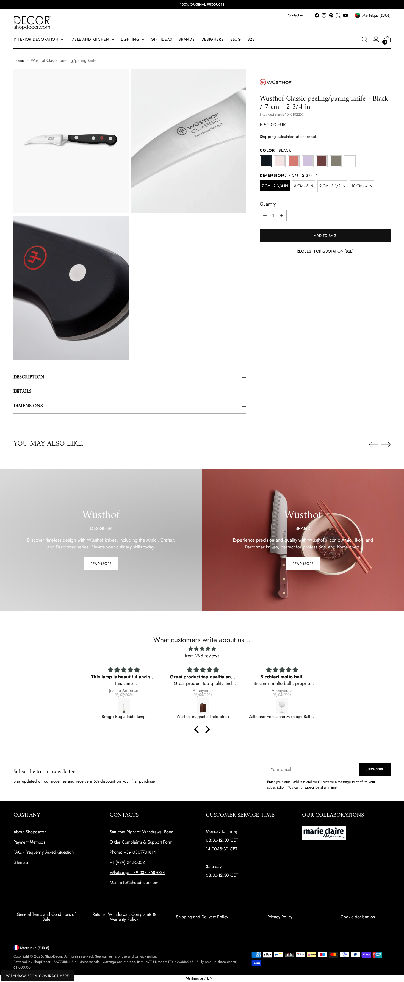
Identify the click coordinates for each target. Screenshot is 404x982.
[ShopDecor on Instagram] (324, 15)
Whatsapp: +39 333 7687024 (137, 872)
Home (18, 60)
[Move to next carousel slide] (386, 444)
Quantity (268, 203)
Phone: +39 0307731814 (133, 852)
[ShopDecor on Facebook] (316, 15)
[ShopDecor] (32, 22)
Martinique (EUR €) (34, 947)
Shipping (268, 137)
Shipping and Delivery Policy (202, 917)
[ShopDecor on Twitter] (338, 15)
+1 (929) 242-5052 (127, 862)
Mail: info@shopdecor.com (134, 882)
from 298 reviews (202, 655)
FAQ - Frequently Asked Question (43, 852)
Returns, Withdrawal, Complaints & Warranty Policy (124, 916)
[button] (198, 729)
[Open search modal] (364, 39)
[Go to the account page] (375, 39)
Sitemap (20, 862)
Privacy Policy (280, 917)
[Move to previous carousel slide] (373, 445)
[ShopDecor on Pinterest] (331, 15)
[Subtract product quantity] (265, 215)
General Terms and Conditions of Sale (46, 916)
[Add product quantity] (281, 215)
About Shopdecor (29, 832)
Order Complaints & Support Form (141, 842)
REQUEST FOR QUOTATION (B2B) (325, 251)
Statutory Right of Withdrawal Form (141, 832)
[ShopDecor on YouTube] (345, 15)
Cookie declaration (358, 917)
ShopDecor (53, 956)
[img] (202, 649)
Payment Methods (29, 842)
